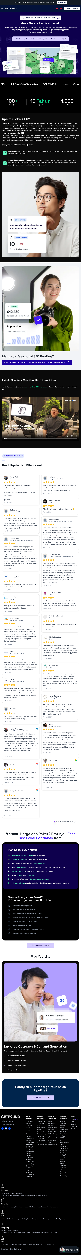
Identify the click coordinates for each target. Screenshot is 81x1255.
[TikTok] (9, 1128)
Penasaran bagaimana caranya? (40, 32)
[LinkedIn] (6, 1128)
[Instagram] (2, 1128)
